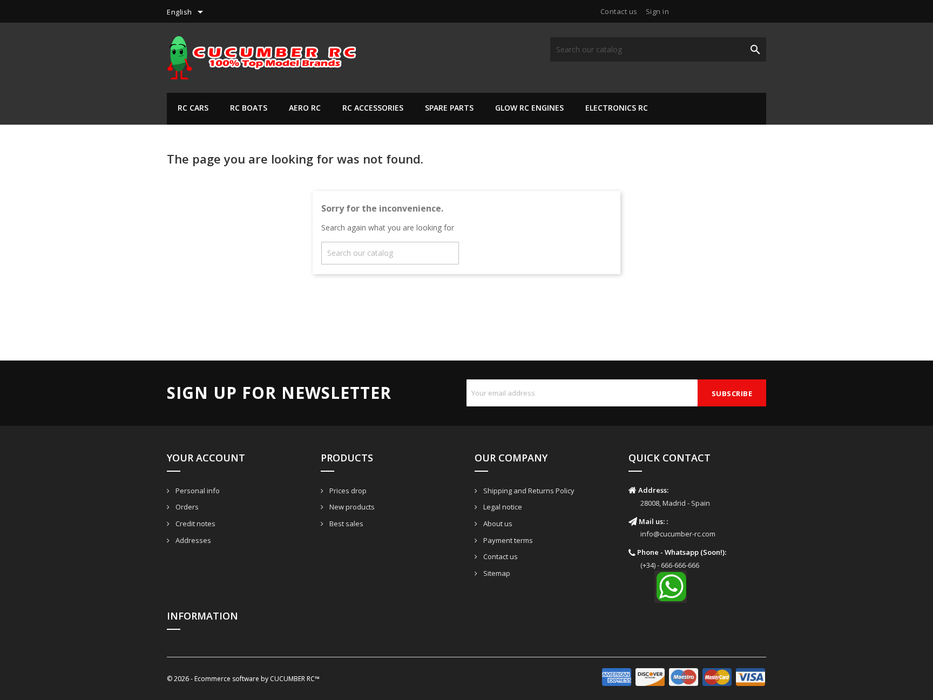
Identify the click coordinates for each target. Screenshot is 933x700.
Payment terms (507, 540)
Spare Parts (449, 108)
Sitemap (496, 573)
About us (497, 523)
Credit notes (194, 523)
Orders (186, 507)
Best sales (345, 523)
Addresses (192, 540)
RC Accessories (372, 108)
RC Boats (248, 108)
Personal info (197, 490)
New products (351, 507)
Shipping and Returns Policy (528, 490)
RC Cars (193, 108)
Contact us (619, 11)
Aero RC (305, 108)
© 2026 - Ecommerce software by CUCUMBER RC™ (243, 678)
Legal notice (502, 507)
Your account (206, 457)
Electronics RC (616, 108)
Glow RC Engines (529, 108)
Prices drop (347, 490)
